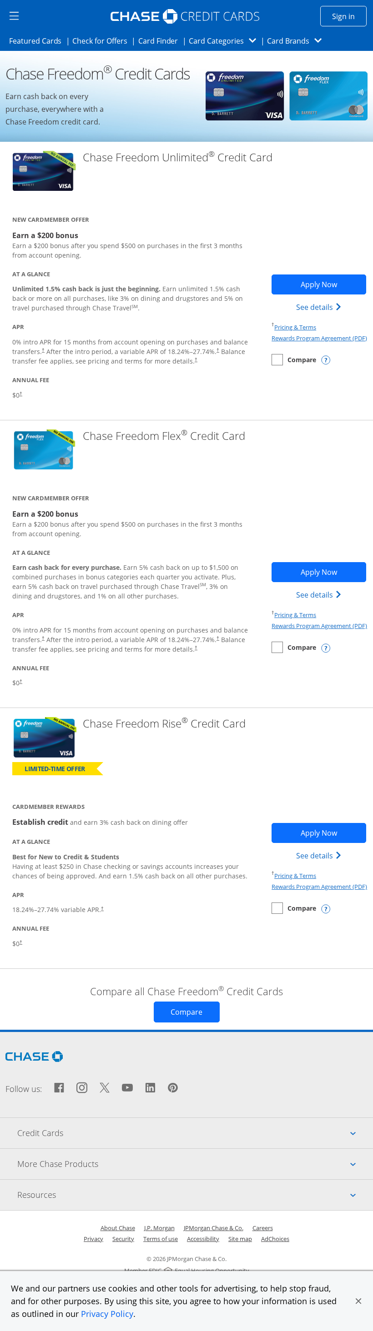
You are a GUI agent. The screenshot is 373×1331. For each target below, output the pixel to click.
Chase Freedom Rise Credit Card (164, 723)
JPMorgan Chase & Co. (213, 1228)
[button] (358, 1301)
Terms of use (160, 1239)
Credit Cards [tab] (195, 1132)
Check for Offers (102, 40)
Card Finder (161, 40)
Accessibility (203, 1239)
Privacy (93, 1239)
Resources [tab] (195, 1194)
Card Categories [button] (225, 40)
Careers (262, 1228)
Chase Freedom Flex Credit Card (164, 436)
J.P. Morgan (159, 1228)
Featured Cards (38, 40)
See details (320, 307)
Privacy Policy (107, 1313)
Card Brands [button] (297, 40)
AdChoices (275, 1239)
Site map (240, 1239)
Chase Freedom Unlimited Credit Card (177, 157)
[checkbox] (294, 359)
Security (123, 1239)
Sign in (349, 16)
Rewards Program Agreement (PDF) (319, 338)
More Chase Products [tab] (195, 1163)
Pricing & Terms (295, 327)
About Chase (118, 1228)
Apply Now (333, 284)
